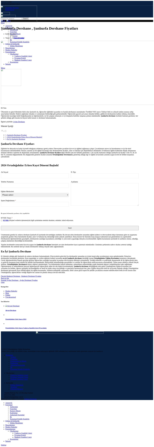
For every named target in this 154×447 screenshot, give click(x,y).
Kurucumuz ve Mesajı (18, 361)
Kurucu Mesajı (15, 411)
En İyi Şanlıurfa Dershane (16, 139)
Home (3, 21)
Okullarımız (14, 431)
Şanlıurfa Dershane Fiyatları (17, 135)
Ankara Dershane (30, 399)
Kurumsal (9, 355)
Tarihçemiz (14, 407)
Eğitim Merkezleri (7, 191)
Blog (9, 21)
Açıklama (74, 182)
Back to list (5, 278)
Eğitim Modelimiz (16, 385)
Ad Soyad (4, 172)
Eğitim (7, 295)
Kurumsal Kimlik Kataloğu (20, 369)
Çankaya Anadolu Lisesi (19, 375)
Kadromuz (14, 363)
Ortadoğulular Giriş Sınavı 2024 (15, 319)
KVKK (6, 220)
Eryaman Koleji (20, 435)
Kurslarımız (14, 439)
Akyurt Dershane (10, 310)
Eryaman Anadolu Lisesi (19, 377)
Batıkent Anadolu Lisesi (19, 379)
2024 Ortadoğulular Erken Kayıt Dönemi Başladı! (24, 137)
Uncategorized (10, 297)
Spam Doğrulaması (8, 201)
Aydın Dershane (19, 122)
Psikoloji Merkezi (16, 389)
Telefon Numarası (7, 182)
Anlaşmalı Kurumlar (17, 365)
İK (11, 40)
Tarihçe (13, 357)
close (3, 282)
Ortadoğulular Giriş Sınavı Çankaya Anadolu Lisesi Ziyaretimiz (26, 328)
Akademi (13, 387)
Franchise (13, 32)
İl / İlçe (73, 172)
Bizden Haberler (11, 291)
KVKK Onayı (7, 218)
